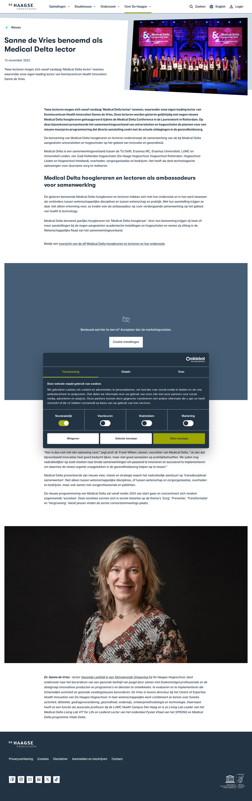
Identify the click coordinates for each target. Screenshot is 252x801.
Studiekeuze (83, 8)
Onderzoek (108, 8)
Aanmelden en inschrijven (89, 759)
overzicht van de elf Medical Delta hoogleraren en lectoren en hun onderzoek (112, 244)
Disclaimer (60, 759)
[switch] (105, 423)
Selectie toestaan (126, 438)
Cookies (43, 759)
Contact (117, 759)
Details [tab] (126, 371)
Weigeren (73, 438)
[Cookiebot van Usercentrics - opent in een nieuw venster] (189, 359)
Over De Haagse (136, 8)
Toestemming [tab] (70, 371)
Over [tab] (181, 371)
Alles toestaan (179, 438)
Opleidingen (57, 8)
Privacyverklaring (21, 759)
